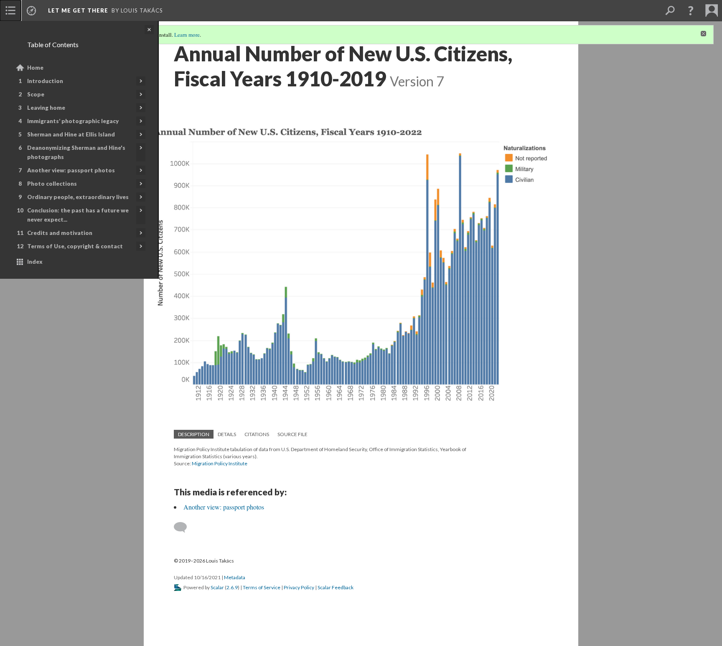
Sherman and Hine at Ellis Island (71, 134)
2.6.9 (232, 587)
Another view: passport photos (71, 170)
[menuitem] (10, 10)
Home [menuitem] (35, 67)
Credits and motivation (59, 233)
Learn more (187, 34)
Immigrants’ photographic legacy (73, 121)
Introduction (45, 81)
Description (193, 434)
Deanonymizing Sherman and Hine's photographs (76, 152)
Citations (256, 434)
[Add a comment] (184, 527)
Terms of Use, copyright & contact (75, 246)
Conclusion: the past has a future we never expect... (78, 215)
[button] (690, 10)
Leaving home (46, 107)
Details (227, 434)
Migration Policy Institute (219, 463)
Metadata (234, 577)
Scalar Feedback (335, 587)
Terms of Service (261, 587)
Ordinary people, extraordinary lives (78, 197)
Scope (35, 94)
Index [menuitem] (35, 261)
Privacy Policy (299, 587)
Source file (292, 434)
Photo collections (52, 183)
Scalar (217, 587)
